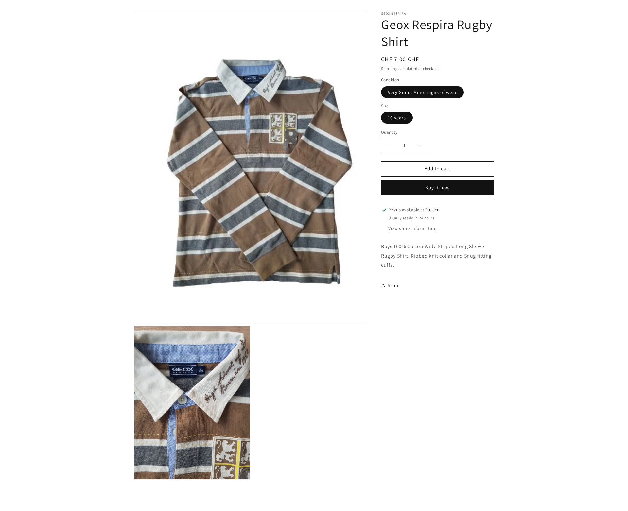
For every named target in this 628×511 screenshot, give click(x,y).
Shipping (389, 68)
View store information (412, 228)
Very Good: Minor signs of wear (422, 92)
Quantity (389, 132)
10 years (397, 118)
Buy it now (437, 187)
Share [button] (394, 285)
